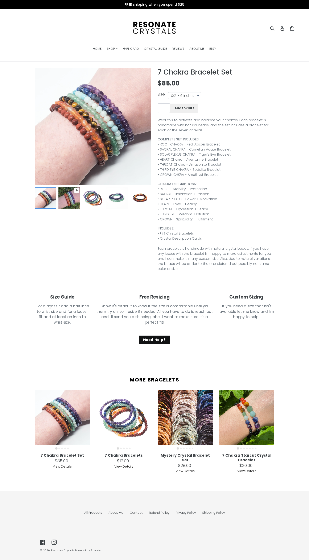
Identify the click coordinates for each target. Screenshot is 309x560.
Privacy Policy (186, 512)
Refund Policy (159, 512)
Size (161, 94)
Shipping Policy (213, 512)
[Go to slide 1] (56, 448)
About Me (115, 512)
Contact (136, 512)
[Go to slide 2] (59, 448)
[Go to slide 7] (255, 448)
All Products (93, 512)
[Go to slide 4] (65, 448)
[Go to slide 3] (62, 448)
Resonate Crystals (62, 550)
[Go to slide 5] (68, 448)
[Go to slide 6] (192, 448)
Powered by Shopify (88, 550)
